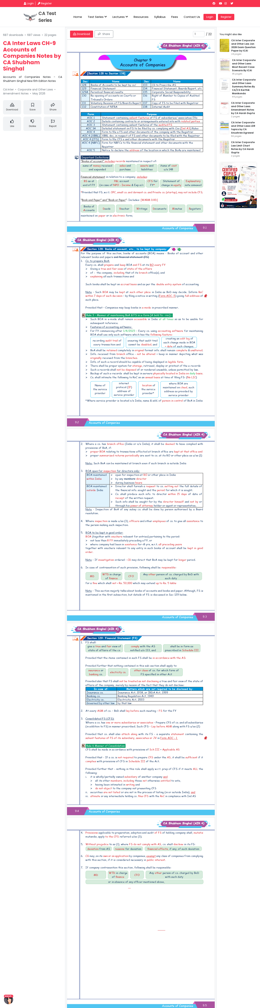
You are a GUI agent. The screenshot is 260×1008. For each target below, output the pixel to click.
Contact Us (192, 17)
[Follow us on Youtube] (221, 3)
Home (77, 17)
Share (52, 109)
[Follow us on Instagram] (227, 3)
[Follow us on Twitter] (233, 3)
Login (30, 3)
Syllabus (160, 17)
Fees (174, 17)
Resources (141, 17)
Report (53, 126)
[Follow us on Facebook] (215, 3)
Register (46, 3)
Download (12, 109)
